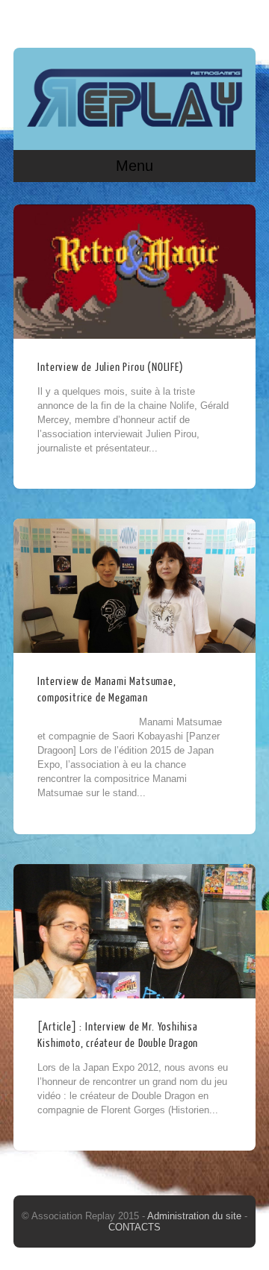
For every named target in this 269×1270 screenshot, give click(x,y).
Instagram (241, 20)
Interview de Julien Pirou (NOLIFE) (110, 367)
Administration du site (195, 1215)
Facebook (212, 20)
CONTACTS (134, 1227)
